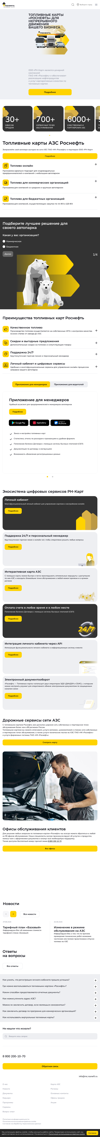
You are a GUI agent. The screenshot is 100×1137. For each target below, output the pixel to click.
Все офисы (50, 848)
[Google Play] (18, 423)
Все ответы (12, 966)
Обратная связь (50, 1066)
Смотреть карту (50, 742)
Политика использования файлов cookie (19, 1121)
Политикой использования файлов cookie (67, 1134)
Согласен (92, 1133)
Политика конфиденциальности (16, 1119)
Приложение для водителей (69, 384)
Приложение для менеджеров (31, 384)
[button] (49, 135)
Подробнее (50, 92)
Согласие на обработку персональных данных (22, 1124)
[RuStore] (60, 423)
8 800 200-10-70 (14, 1056)
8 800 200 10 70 (54, 841)
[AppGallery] (39, 423)
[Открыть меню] (96, 5)
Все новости (29, 914)
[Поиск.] (73, 5)
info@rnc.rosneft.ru (88, 1076)
